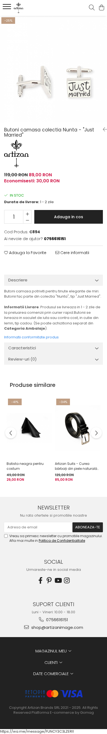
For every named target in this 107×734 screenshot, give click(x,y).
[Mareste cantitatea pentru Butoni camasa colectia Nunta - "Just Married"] (27, 213)
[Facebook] (40, 580)
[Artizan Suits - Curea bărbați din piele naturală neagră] (77, 428)
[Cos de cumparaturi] (101, 8)
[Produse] (7, 8)
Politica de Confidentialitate (62, 540)
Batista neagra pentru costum (25, 466)
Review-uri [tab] (22, 359)
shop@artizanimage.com (56, 627)
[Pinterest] (49, 580)
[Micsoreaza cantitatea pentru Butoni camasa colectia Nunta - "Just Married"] (27, 220)
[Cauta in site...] (92, 8)
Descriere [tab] (17, 280)
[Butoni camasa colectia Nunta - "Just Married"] (53, 69)
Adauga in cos (68, 217)
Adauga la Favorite (27, 252)
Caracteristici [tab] (22, 348)
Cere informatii (74, 252)
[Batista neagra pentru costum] (29, 428)
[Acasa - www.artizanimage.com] (36, 7)
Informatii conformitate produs (31, 337)
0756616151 (56, 620)
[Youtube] (58, 580)
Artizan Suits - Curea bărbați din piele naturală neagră (76, 466)
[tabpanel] (53, 69)
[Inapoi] (103, 129)
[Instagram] (66, 580)
